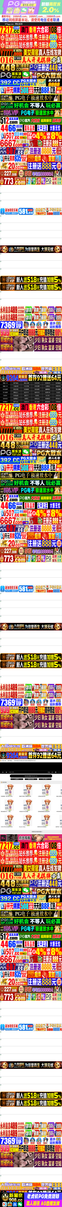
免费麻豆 (47, 398)
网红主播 (26, 383)
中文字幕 (26, 386)
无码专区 (5, 398)
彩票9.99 (47, 392)
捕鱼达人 (15, 392)
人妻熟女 (47, 386)
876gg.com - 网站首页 (14, 24)
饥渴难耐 (26, 389)
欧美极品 (58, 383)
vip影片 (17, 779)
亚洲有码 (47, 383)
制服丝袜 (58, 386)
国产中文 (15, 401)
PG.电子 (45, 779)
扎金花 (58, 392)
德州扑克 (37, 392)
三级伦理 (15, 386)
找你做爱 (37, 389)
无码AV (5, 395)
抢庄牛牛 (26, 392)
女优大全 (58, 395)
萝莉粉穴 (58, 398)
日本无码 (37, 383)
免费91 (26, 398)
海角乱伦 (37, 398)
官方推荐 (5, 392)
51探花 (37, 395)
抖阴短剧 (58, 401)
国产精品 (15, 383)
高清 (49, 772)
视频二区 (5, 386)
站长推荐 (5, 389)
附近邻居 (15, 389)
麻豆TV (26, 395)
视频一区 (5, 383)
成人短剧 (37, 401)
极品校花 (47, 401)
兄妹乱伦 (26, 401)
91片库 (48, 395)
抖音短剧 (15, 395)
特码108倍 (31, 779)
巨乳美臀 (37, 386)
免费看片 (15, 398)
